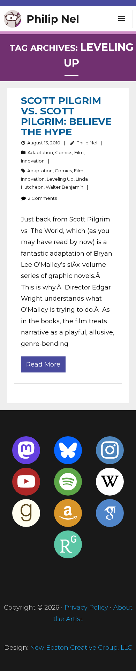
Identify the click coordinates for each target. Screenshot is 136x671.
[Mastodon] (26, 450)
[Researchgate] (68, 544)
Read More (43, 364)
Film (79, 152)
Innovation (33, 161)
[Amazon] (68, 513)
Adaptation (40, 152)
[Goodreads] (26, 513)
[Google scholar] (110, 513)
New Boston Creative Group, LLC (81, 647)
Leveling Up (60, 179)
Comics (63, 152)
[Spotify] (68, 481)
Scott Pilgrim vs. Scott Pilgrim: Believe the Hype (66, 116)
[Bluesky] (68, 450)
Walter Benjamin (64, 187)
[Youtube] (26, 481)
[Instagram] (110, 450)
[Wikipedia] (110, 481)
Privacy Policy (86, 607)
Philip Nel (86, 142)
